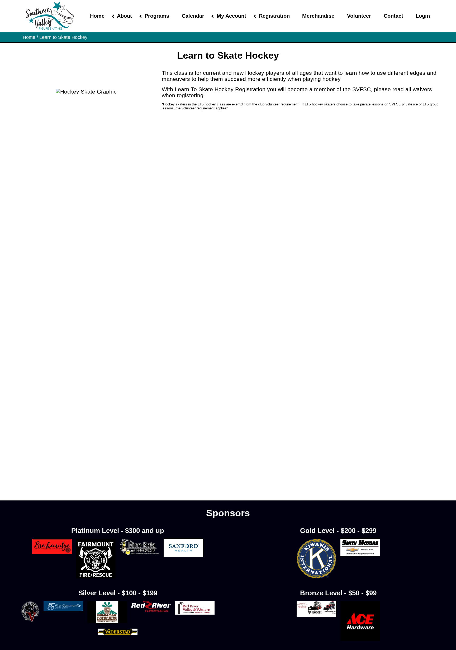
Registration (274, 16)
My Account (231, 16)
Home (97, 16)
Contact (393, 16)
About (124, 16)
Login (423, 16)
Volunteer (359, 16)
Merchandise (318, 16)
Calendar (193, 16)
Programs (157, 16)
